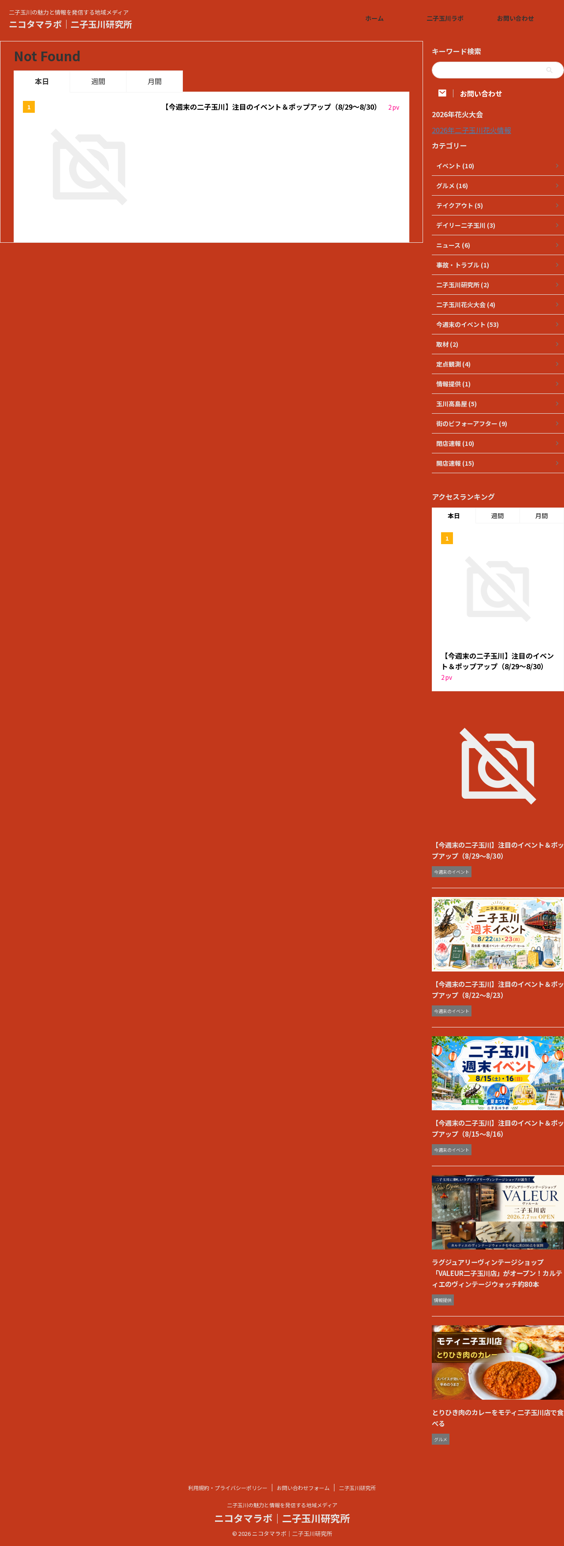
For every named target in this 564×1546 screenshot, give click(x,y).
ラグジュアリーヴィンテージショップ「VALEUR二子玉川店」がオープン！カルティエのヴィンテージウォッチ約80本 (497, 1273)
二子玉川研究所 (357, 1487)
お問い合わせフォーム (303, 1487)
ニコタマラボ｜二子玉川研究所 (70, 24)
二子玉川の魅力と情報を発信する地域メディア (282, 1505)
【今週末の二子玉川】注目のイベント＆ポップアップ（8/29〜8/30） (272, 106)
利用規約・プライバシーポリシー (227, 1487)
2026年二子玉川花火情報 (471, 130)
